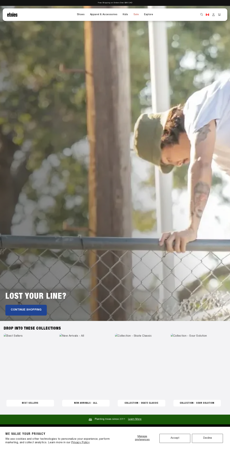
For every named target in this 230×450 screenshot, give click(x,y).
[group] (115, 163)
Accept (175, 438)
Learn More (135, 419)
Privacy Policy (80, 442)
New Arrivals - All (85, 403)
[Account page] (213, 15)
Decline (207, 438)
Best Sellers (30, 403)
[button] (80, 14)
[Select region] (207, 15)
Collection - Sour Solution (197, 403)
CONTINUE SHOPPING (26, 310)
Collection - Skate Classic (141, 403)
